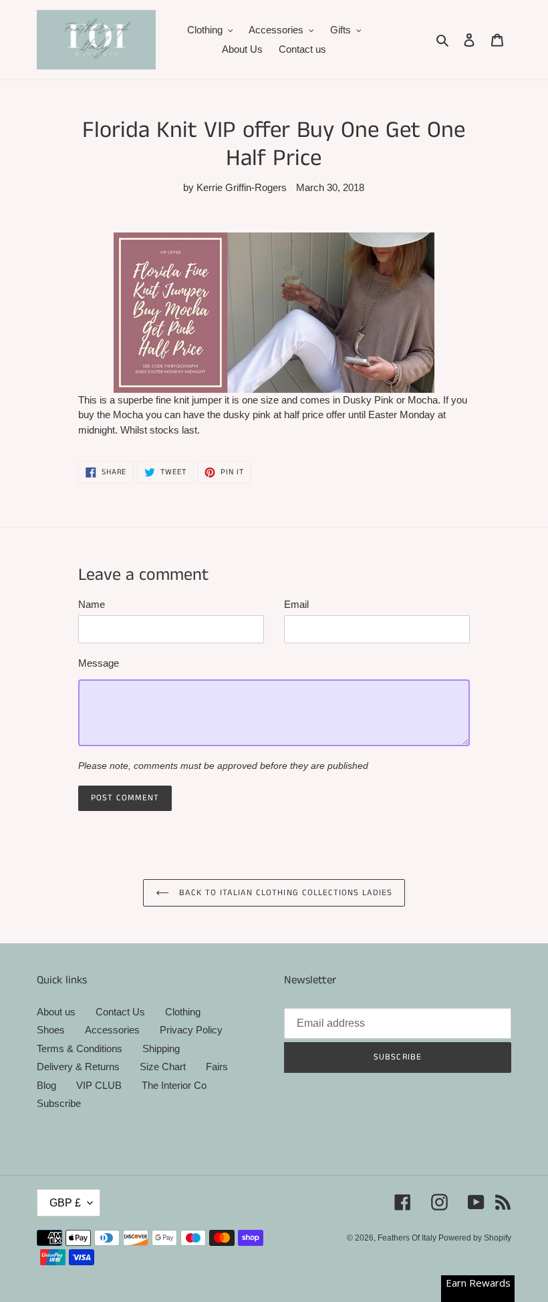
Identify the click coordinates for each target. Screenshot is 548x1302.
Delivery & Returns (78, 1066)
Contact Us (120, 1011)
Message (98, 663)
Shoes (51, 1029)
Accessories (112, 1029)
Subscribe (59, 1103)
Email (296, 604)
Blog (46, 1085)
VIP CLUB (99, 1085)
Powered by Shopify (474, 1238)
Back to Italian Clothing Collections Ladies (284, 892)
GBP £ (65, 1202)
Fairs (217, 1066)
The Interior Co (174, 1085)
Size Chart (163, 1066)
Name (91, 604)
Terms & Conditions (79, 1048)
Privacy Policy (191, 1029)
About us (56, 1011)
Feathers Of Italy (408, 1238)
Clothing (182, 1011)
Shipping (161, 1048)
